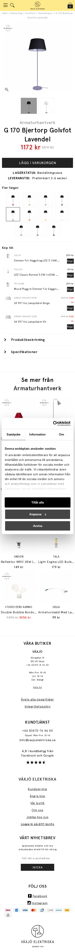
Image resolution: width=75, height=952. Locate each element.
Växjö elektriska (37, 779)
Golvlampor (45, 13)
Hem (5, 13)
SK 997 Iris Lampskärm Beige (32, 303)
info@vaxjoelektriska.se (37, 740)
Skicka (38, 867)
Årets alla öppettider (37, 699)
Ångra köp (37, 796)
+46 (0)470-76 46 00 (37, 665)
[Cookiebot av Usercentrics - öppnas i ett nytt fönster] (53, 423)
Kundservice (37, 789)
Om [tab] (61, 434)
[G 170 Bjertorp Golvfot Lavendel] (29, 106)
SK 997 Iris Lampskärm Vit (30, 321)
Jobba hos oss (37, 817)
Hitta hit (37, 687)
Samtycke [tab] (13, 434)
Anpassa (35, 514)
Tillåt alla (37, 502)
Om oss (37, 810)
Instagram (40, 903)
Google (48, 755)
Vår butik (37, 803)
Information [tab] (37, 434)
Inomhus (30, 13)
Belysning (16, 13)
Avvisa (37, 526)
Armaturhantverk (37, 122)
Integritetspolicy (37, 706)
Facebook (29, 755)
